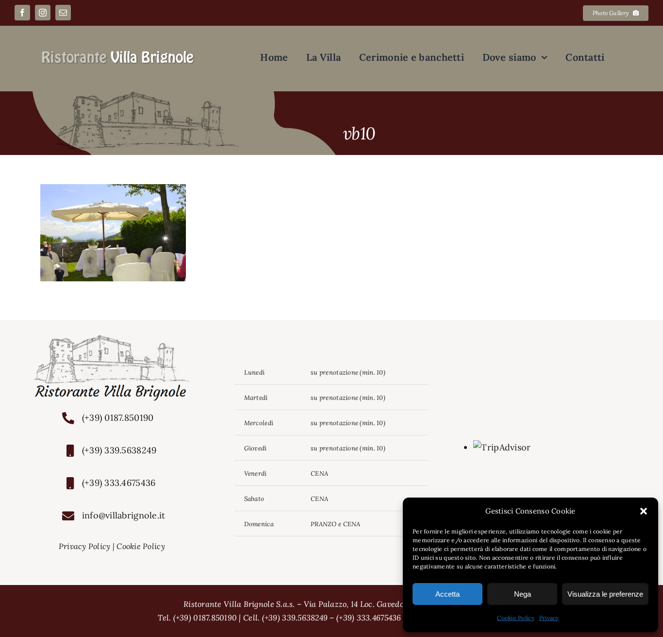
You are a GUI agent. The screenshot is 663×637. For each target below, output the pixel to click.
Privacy (549, 617)
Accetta (447, 594)
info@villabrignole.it (124, 515)
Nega (522, 594)
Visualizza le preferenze (605, 594)
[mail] (63, 12)
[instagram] (42, 12)
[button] (643, 511)
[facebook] (22, 12)
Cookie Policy (515, 617)
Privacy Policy (85, 546)
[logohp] (118, 53)
